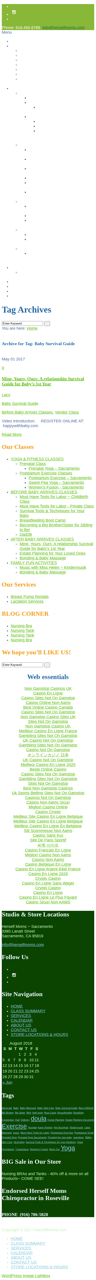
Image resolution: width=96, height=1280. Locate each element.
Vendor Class (67, 412)
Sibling (88, 1137)
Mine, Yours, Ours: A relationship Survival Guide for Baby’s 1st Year (43, 381)
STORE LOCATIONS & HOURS (39, 1034)
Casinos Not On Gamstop (40, 65)
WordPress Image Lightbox (26, 1275)
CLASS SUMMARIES (37, 249)
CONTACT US (24, 1030)
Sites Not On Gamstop (48, 721)
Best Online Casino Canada (48, 707)
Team (80, 1142)
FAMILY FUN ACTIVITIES (40, 230)
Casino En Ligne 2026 (48, 874)
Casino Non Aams (48, 859)
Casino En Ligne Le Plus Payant (48, 897)
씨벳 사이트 (48, 845)
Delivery (25, 1120)
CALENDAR (22, 1020)
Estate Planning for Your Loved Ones (58, 216)
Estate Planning (56, 1120)
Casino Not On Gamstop (48, 750)
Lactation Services (27, 601)
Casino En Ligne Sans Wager (48, 883)
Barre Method (86, 1108)
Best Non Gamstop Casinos (48, 788)
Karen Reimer (45, 1127)
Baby (16, 1108)
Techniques (8, 1149)
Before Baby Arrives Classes (27, 412)
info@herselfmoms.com (63, 27)
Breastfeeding (64, 1112)
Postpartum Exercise (61, 1132)
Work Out (54, 1149)
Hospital (32, 1127)
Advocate (7, 1108)
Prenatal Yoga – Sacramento (60, 107)
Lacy (6, 395)
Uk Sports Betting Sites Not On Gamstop (48, 793)
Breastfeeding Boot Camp (49, 178)
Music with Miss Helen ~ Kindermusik (58, 234)
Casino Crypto (48, 812)
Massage (7, 1132)
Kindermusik (76, 1127)
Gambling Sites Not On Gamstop (45, 79)
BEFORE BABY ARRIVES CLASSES (44, 492)
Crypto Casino (48, 878)
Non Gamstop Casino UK (48, 726)
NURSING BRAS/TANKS (31, 282)
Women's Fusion (39, 1149)
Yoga (68, 1148)
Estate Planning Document (79, 1120)
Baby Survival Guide (20, 403)
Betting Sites (30, 74)
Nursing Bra (21, 626)
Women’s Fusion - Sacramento (62, 131)
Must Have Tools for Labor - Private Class (57, 506)
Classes (17, 88)
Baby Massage (28, 1108)
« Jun (7, 1082)
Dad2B (34, 192)
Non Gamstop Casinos (38, 60)
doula (38, 1118)
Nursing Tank (22, 630)
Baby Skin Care (45, 1108)
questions (78, 1137)
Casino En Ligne (48, 693)
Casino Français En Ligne (48, 850)
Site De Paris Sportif (48, 840)
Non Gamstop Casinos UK (48, 688)
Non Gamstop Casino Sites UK (48, 717)
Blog (14, 291)
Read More (12, 434)
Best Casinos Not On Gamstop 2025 (48, 69)
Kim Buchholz (61, 1127)
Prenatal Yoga (9, 1137)
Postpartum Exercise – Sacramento (65, 121)
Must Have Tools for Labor (35, 1132)
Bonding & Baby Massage (49, 220)
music (16, 1132)
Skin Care (7, 1142)
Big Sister (20, 1112)
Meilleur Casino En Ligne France (48, 731)
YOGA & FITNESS (34, 93)
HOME (17, 1006)
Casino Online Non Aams (48, 702)
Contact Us (28, 55)
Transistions (22, 1149)
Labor (87, 1127)
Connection (8, 1120)
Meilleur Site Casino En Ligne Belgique (48, 816)
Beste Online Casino (48, 769)
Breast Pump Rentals (27, 286)
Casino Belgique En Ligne (48, 864)
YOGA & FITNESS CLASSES (37, 459)
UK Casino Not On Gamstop (48, 740)
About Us (18, 46)
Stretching (19, 1142)
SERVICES (21, 1015)
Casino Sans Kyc (48, 835)
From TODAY (30, 272)
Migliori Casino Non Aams (48, 855)
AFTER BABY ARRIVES (39, 201)
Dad (17, 1120)
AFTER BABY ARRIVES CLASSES (42, 539)
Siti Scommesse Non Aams (48, 830)
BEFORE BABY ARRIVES (41, 145)
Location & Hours (24, 296)
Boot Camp (50, 1112)
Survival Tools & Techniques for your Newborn (51, 1142)
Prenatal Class (40, 102)
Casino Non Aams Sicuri (48, 802)
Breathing (78, 1112)
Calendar (18, 267)
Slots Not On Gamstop (48, 783)
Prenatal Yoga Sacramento (32, 1137)
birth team (37, 1112)
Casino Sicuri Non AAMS (48, 902)
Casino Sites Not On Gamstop (48, 698)
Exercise (14, 1126)
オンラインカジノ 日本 (48, 755)
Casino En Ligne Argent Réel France (48, 869)
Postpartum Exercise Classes (52, 117)
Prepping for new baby (60, 1137)
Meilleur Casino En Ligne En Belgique (48, 826)
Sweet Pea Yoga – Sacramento (62, 126)
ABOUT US (21, 1025)
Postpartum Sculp (84, 1132)
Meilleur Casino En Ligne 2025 (48, 764)
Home (15, 41)
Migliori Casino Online (48, 807)
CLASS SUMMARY (28, 1011)
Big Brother (8, 1112)
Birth (28, 1112)
